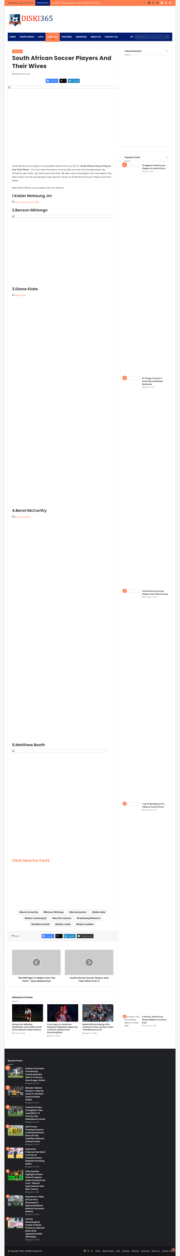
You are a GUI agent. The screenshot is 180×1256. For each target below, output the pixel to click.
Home (13, 37)
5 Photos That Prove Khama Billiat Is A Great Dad (154, 1019)
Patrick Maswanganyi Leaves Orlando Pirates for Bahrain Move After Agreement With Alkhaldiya (35, 1228)
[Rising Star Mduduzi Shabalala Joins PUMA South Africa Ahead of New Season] (27, 1013)
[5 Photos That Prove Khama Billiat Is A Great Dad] (132, 1021)
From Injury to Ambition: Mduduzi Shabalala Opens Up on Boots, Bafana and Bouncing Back (62, 1028)
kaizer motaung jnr (36, 918)
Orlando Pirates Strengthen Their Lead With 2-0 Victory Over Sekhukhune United (87, 3)
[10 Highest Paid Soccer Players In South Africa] (132, 269)
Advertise (81, 37)
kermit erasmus (62, 918)
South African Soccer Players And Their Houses (155, 592)
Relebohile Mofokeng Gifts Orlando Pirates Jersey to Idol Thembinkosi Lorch (97, 1027)
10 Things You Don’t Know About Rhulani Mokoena (152, 381)
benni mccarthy (29, 912)
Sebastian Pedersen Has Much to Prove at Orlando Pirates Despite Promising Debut (35, 1156)
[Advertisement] (62, 884)
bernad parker (78, 912)
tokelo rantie (64, 924)
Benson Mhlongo (54, 912)
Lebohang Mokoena (89, 918)
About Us (96, 37)
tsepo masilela (86, 924)
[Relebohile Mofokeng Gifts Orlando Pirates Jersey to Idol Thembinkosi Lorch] (97, 1013)
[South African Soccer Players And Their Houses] (132, 695)
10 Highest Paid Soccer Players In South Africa (154, 167)
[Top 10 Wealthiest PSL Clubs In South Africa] (132, 908)
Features (67, 37)
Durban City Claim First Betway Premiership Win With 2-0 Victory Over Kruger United (35, 1074)
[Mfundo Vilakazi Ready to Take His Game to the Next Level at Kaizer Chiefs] (15, 1091)
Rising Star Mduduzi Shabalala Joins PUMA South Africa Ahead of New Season (27, 1027)
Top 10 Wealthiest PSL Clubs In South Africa (153, 805)
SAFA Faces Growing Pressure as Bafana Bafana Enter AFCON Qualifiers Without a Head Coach (34, 1134)
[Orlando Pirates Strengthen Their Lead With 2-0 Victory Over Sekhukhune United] (15, 1111)
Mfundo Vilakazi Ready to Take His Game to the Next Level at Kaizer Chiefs (34, 1093)
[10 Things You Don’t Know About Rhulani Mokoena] (132, 482)
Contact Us (111, 37)
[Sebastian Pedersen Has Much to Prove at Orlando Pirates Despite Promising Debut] (15, 1153)
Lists (40, 37)
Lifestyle (52, 37)
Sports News (27, 37)
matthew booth (41, 924)
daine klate (99, 912)
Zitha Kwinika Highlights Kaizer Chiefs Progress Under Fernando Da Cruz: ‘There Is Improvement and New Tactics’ (35, 1180)
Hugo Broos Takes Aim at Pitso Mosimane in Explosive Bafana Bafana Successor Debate (34, 1204)
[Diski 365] (31, 19)
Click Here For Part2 (31, 860)
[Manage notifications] (173, 1250)
